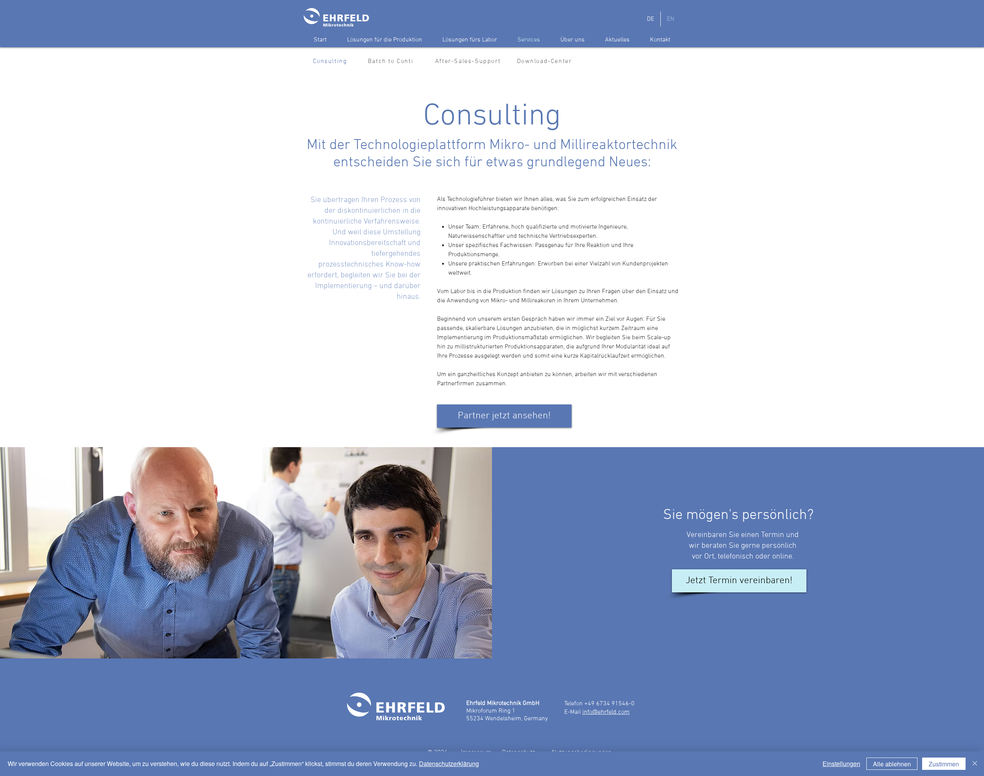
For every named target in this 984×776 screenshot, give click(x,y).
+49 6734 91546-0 (609, 704)
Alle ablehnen (892, 763)
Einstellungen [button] (841, 763)
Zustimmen (944, 763)
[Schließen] (974, 764)
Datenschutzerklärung (449, 763)
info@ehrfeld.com (606, 712)
